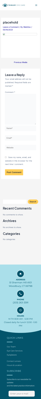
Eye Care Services (15, 351)
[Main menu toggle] (36, 5)
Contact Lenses (14, 361)
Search (33, 202)
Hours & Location (14, 365)
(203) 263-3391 (20, 302)
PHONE (20, 299)
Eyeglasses (12, 355)
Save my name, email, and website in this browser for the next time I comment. (18, 160)
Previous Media (20, 62)
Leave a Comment (11, 27)
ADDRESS (20, 280)
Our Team (11, 347)
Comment (10, 92)
